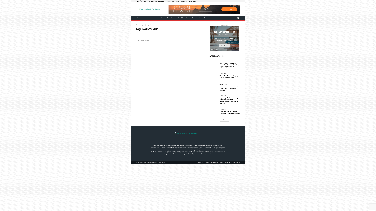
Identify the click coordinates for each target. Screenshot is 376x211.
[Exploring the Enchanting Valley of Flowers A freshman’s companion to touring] (213, 99)
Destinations (223, 84)
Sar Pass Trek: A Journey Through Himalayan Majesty (230, 112)
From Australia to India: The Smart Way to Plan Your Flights (230, 88)
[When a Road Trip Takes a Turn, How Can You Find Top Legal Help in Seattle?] (213, 64)
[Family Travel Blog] (150, 9)
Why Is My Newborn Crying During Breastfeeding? (229, 77)
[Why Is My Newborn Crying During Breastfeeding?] (213, 76)
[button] (238, 18)
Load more (224, 120)
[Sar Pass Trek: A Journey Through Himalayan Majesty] (213, 111)
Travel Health (224, 73)
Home (137, 25)
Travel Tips (223, 61)
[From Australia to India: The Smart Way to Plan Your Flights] (213, 87)
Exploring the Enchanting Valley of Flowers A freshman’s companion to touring (229, 100)
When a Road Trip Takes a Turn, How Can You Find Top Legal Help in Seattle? (229, 65)
